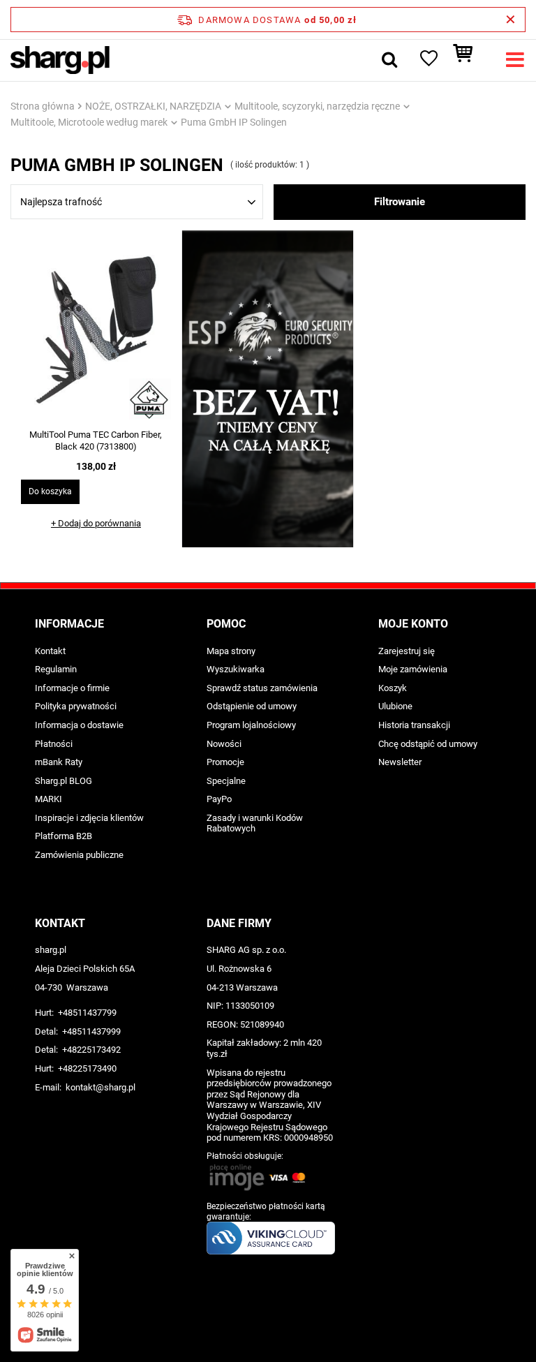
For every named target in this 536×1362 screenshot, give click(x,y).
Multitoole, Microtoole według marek (89, 122)
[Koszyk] (470, 60)
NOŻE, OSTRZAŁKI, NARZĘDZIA (153, 106)
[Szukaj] (389, 60)
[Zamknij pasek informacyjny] (510, 19)
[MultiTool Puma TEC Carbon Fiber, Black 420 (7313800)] (96, 331)
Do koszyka (50, 491)
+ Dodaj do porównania (96, 523)
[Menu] (515, 60)
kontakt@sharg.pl (100, 1087)
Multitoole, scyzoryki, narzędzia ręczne (317, 106)
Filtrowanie (399, 201)
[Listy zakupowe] (428, 60)
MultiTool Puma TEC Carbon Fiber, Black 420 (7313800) (95, 440)
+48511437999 (91, 1031)
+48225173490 (87, 1068)
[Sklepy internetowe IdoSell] (268, 1325)
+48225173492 (91, 1049)
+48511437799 (87, 1012)
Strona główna (42, 106)
